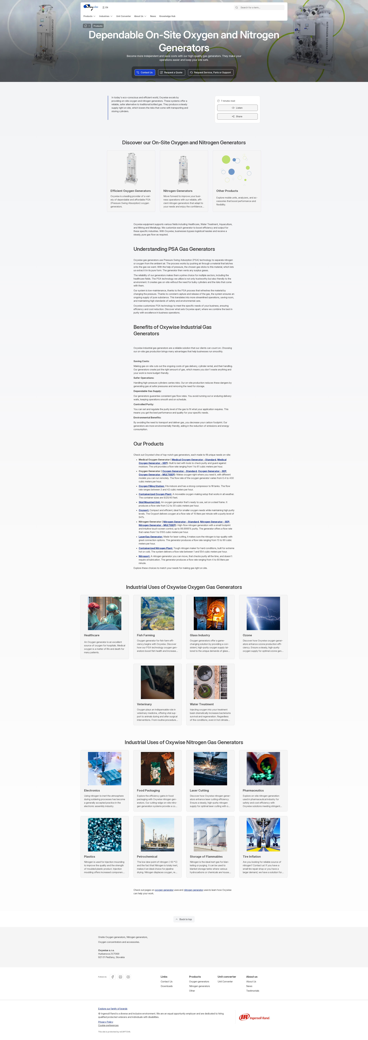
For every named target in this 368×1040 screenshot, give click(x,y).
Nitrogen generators (199, 986)
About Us (251, 981)
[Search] (236, 7)
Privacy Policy (105, 1021)
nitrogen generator (193, 890)
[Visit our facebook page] (112, 977)
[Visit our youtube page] (128, 977)
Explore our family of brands (112, 1008)
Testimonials (252, 990)
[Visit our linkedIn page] (120, 977)
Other (192, 990)
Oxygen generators (199, 981)
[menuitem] (90, 16)
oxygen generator (164, 890)
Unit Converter (225, 981)
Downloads (167, 986)
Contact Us (166, 981)
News (249, 986)
